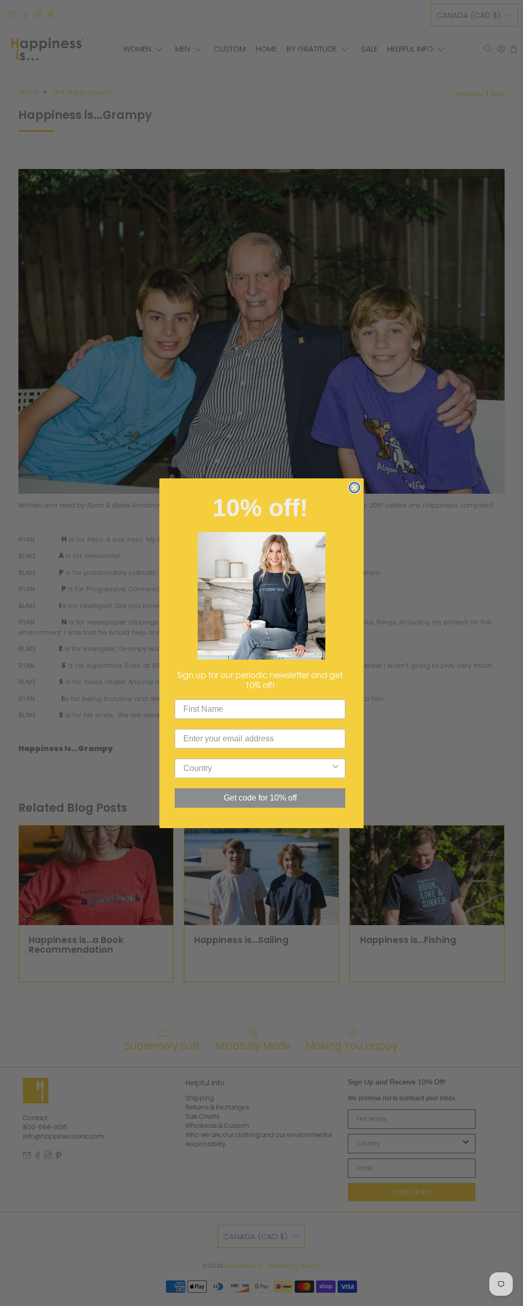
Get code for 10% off (260, 797)
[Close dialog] (354, 487)
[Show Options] (335, 768)
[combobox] (256, 768)
